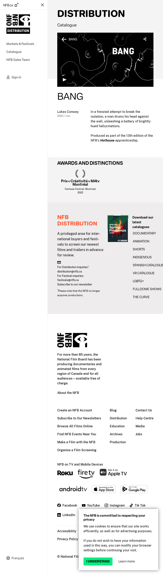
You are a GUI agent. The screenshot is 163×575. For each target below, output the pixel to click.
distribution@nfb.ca (69, 271)
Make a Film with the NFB (76, 442)
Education (117, 426)
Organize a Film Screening (76, 450)
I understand (98, 561)
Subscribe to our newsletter (74, 284)
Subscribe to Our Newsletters (79, 418)
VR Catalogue (144, 273)
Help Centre (144, 418)
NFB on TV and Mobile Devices (80, 464)
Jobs (139, 434)
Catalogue (67, 24)
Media (140, 426)
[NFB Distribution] (18, 24)
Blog (113, 410)
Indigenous (142, 257)
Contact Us (144, 410)
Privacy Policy (67, 539)
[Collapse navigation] (42, 4)
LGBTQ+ (138, 281)
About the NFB (68, 393)
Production (118, 442)
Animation (141, 241)
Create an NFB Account (74, 410)
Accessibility (66, 531)
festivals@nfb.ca (68, 280)
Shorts (139, 249)
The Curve (141, 297)
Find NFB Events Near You (76, 434)
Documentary (144, 233)
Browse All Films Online (75, 426)
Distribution (118, 418)
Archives (116, 434)
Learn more (126, 561)
